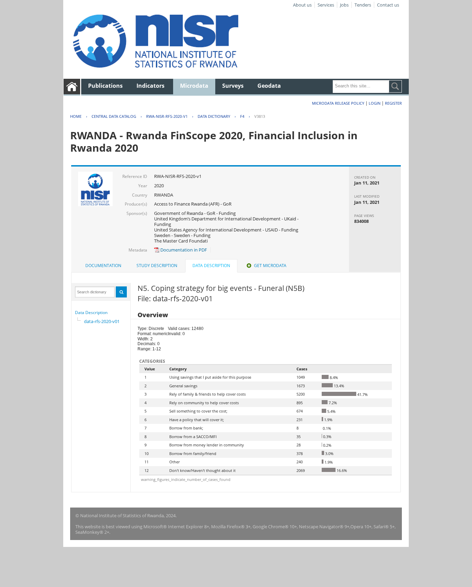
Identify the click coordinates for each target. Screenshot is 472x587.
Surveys (233, 85)
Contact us (388, 5)
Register (393, 103)
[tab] (103, 265)
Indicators (150, 85)
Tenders (363, 5)
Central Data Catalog (114, 116)
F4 (242, 116)
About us (302, 5)
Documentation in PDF (183, 250)
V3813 (259, 116)
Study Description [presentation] (156, 265)
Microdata (194, 85)
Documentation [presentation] (103, 265)
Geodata (269, 85)
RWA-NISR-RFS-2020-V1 (167, 116)
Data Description (91, 312)
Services (326, 5)
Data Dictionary (214, 116)
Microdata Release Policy (338, 103)
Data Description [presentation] (211, 265)
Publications (105, 85)
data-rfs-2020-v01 (102, 321)
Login (374, 103)
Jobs (344, 5)
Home (76, 116)
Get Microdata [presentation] (270, 265)
